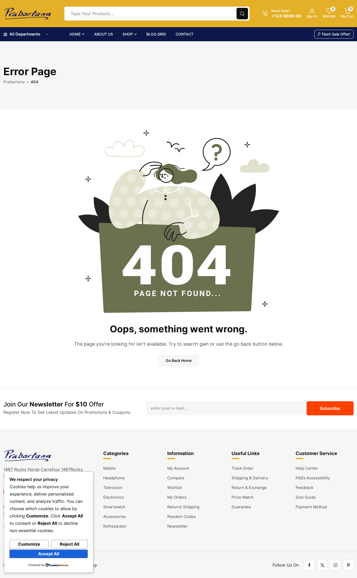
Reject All (69, 544)
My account (178, 468)
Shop (128, 34)
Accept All (48, 553)
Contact (184, 34)
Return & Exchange (249, 487)
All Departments (24, 34)
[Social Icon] (309, 565)
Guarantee (241, 506)
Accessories (114, 516)
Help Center (307, 468)
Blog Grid (156, 34)
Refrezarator (114, 526)
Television (112, 487)
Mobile (109, 468)
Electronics (113, 497)
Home (75, 34)
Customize (29, 544)
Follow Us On (286, 565)
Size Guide (306, 497)
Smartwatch (114, 506)
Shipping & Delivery (250, 477)
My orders (177, 497)
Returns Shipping (183, 506)
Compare (175, 477)
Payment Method (311, 506)
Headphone (114, 477)
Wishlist (174, 487)
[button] (242, 13)
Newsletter (177, 526)
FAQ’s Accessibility (313, 477)
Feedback (304, 487)
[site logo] (27, 14)
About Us (103, 34)
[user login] (312, 11)
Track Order (243, 468)
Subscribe (330, 408)
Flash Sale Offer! (336, 34)
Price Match (243, 497)
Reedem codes (181, 516)
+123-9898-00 (286, 16)
